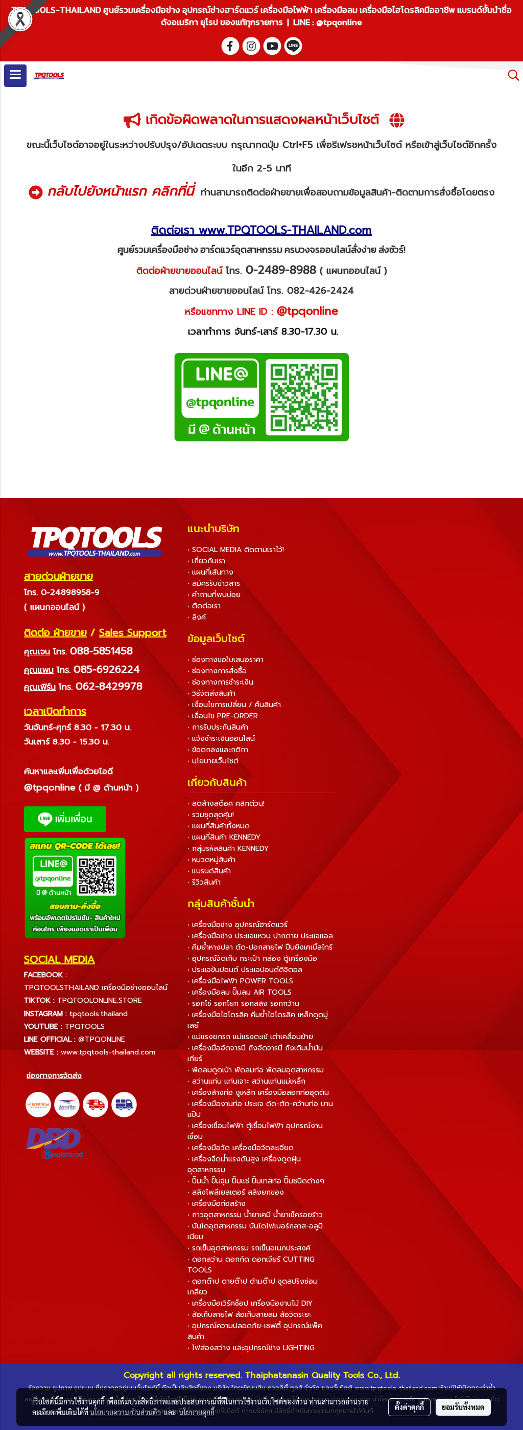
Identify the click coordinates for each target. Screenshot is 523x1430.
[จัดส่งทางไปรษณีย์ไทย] (67, 1104)
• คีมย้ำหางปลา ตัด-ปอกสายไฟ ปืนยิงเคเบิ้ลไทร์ (259, 947)
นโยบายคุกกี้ (197, 1412)
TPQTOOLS (85, 1026)
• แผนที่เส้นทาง (210, 572)
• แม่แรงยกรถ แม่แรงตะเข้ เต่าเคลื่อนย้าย (250, 1036)
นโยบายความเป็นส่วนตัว (125, 1412)
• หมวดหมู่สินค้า (211, 859)
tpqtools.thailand (98, 1013)
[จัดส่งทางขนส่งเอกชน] (124, 1104)
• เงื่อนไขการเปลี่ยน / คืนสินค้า (234, 704)
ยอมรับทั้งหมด (463, 1407)
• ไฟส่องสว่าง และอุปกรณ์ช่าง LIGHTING (251, 1348)
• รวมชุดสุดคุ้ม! (210, 814)
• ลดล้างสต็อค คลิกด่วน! (226, 803)
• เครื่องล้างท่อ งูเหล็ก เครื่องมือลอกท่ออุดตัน (258, 1092)
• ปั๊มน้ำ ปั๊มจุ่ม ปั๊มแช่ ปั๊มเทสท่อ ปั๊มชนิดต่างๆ (255, 1181)
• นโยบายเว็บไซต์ (213, 761)
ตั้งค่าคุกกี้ (409, 1407)
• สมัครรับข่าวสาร (213, 583)
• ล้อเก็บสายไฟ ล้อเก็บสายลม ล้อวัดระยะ (249, 1314)
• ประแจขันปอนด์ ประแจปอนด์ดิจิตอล (244, 969)
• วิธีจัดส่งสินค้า (211, 693)
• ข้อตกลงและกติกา (217, 749)
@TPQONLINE (101, 1039)
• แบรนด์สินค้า (209, 871)
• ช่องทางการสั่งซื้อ (217, 671)
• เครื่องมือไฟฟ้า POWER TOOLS (240, 981)
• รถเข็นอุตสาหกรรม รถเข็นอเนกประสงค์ (249, 1248)
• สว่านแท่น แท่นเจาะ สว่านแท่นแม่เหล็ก (246, 1081)
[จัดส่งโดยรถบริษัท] (95, 1104)
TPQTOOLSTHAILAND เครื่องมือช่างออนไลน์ (96, 987)
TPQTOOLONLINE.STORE (99, 1000)
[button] (510, 75)
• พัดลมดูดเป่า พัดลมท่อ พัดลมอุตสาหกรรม (255, 1070)
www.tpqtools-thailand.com (108, 1052)
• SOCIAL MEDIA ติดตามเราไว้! (235, 549)
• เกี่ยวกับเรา (206, 561)
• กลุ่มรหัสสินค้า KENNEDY (228, 848)
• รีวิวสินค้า (204, 882)
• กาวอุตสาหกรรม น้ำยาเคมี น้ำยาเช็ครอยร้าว (255, 1214)
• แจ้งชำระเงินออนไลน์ (221, 738)
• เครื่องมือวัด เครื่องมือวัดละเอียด (240, 1147)
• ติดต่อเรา (204, 606)
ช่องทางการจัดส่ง (54, 1075)
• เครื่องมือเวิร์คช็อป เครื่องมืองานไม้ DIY (250, 1303)
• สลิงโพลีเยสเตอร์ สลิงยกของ (235, 1192)
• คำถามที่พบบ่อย (214, 594)
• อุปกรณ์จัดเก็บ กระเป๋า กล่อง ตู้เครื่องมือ (252, 958)
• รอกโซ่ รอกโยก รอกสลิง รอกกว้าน (243, 1003)
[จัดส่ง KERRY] (38, 1104)
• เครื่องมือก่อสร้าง (216, 1203)
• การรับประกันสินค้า (217, 727)
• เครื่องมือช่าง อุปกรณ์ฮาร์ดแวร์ (237, 924)
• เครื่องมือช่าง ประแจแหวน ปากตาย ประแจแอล (260, 936)
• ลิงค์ (196, 617)
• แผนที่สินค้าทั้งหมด (218, 826)
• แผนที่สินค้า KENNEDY (223, 837)
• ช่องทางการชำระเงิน (220, 682)
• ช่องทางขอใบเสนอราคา (225, 659)
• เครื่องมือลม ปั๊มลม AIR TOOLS (239, 992)
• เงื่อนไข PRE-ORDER (222, 716)
